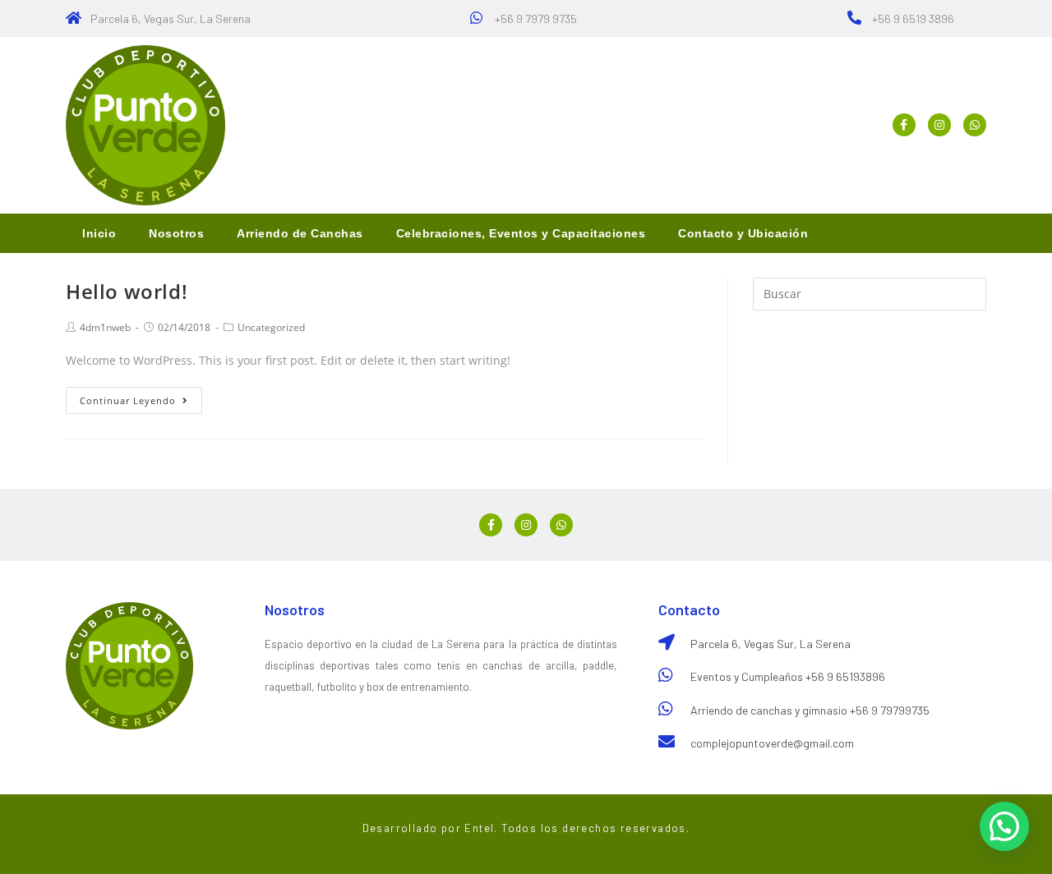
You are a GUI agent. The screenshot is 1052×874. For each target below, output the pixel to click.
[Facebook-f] (904, 124)
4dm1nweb (105, 327)
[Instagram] (939, 124)
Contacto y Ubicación (743, 233)
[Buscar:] (869, 292)
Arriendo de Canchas (300, 233)
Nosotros (176, 233)
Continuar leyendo (128, 400)
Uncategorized (271, 327)
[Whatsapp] (974, 124)
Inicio (99, 233)
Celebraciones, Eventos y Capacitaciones (521, 233)
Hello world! (126, 291)
